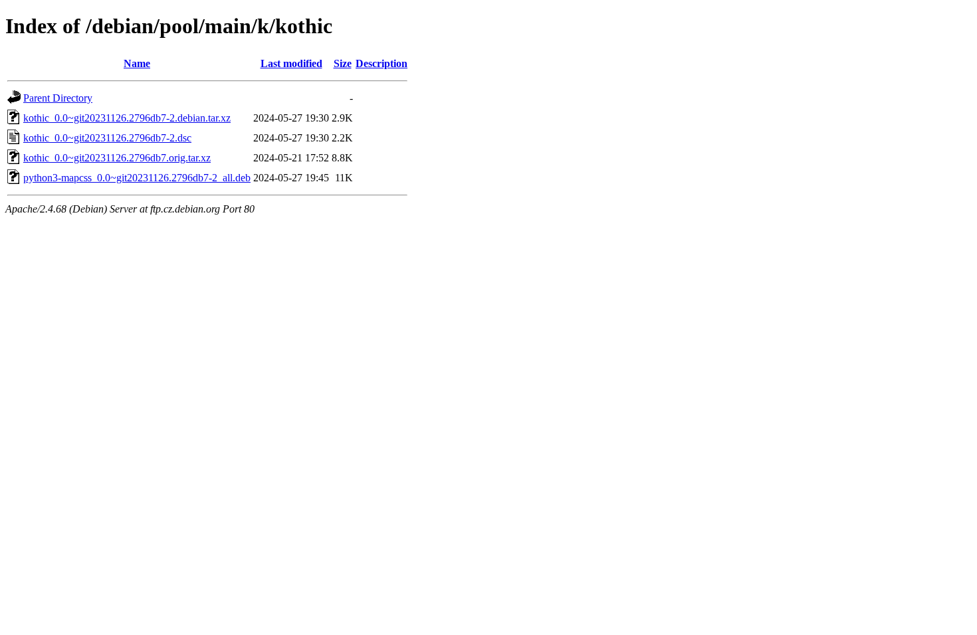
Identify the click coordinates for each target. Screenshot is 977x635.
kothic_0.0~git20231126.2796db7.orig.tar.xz (117, 157)
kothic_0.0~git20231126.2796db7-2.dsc (107, 137)
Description (381, 63)
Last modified (291, 63)
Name (137, 63)
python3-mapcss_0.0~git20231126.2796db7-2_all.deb (137, 177)
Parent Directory (57, 98)
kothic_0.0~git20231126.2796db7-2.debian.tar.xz (127, 118)
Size (343, 63)
